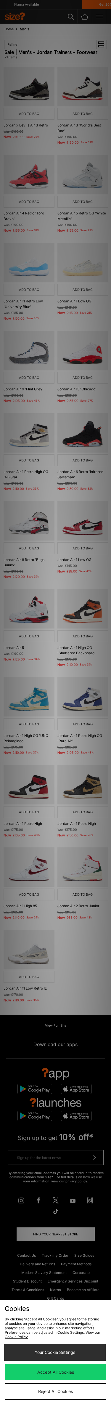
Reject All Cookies (55, 1391)
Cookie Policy (16, 1337)
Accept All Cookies (55, 1372)
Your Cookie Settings (55, 1352)
